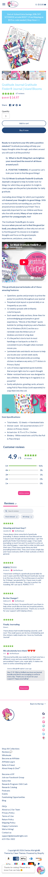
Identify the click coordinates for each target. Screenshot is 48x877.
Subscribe (6, 780)
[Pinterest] (43, 721)
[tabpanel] (24, 600)
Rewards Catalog (9, 787)
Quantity (5, 111)
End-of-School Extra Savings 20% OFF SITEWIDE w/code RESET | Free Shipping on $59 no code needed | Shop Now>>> (24, 17)
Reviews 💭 (7, 752)
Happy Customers (10, 826)
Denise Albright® (32, 850)
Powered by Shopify (35, 853)
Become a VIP (8, 774)
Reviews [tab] (10, 503)
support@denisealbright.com (15, 836)
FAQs (4, 806)
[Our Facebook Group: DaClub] (43, 717)
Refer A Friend (8, 765)
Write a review (24, 493)
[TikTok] (43, 733)
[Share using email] (20, 104)
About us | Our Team (11, 809)
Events (5, 794)
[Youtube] (43, 729)
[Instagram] (43, 725)
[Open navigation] (4, 4)
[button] (24, 465)
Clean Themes (19, 853)
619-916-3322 (8, 839)
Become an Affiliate (10, 758)
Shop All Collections (10, 748)
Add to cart (24, 123)
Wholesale (6, 755)
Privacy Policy (8, 812)
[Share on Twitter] (13, 104)
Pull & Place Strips (20, 387)
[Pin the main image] (17, 104)
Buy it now (24, 130)
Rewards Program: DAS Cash (14, 784)
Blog (4, 800)
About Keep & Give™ (11, 768)
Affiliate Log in (8, 761)
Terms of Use (8, 816)
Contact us (6, 832)
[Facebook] (43, 713)
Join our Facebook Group (13, 777)
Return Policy (8, 819)
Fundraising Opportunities (13, 797)
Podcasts (6, 790)
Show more (24, 688)
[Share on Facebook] (10, 104)
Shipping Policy (8, 822)
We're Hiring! (8, 829)
